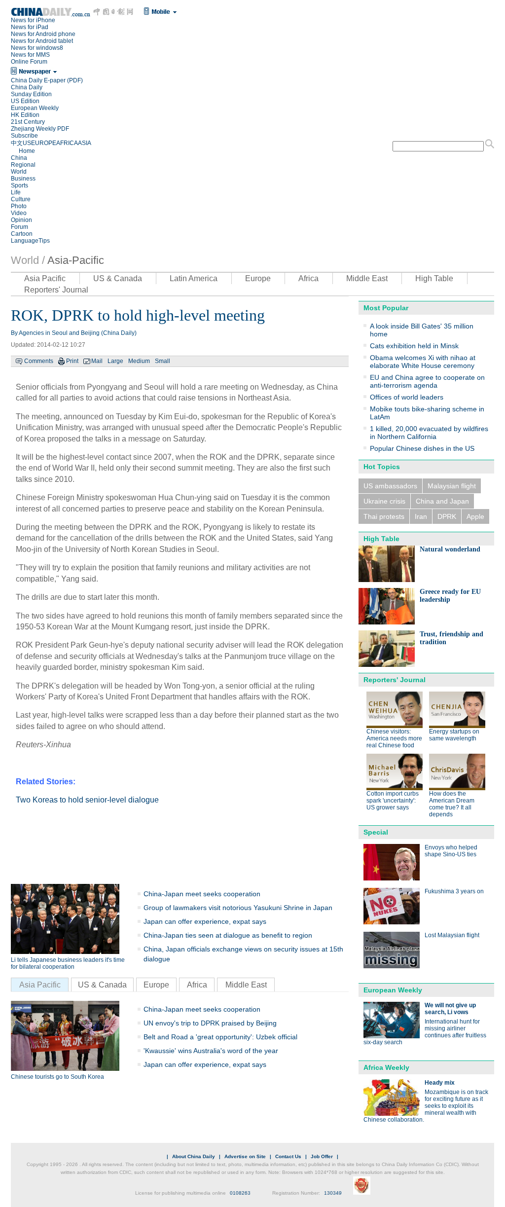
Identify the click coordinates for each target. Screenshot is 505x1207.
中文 (17, 143)
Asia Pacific (45, 278)
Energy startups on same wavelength (454, 735)
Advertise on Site (245, 1156)
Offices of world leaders (406, 397)
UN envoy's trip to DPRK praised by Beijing (210, 1023)
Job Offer (322, 1156)
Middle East (367, 278)
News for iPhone (33, 20)
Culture (21, 199)
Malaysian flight (452, 486)
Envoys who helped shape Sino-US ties (451, 851)
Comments (38, 361)
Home (27, 150)
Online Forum (29, 61)
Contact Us (288, 1156)
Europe (258, 278)
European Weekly (35, 108)
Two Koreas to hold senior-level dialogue (87, 800)
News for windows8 (37, 47)
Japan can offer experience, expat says (205, 921)
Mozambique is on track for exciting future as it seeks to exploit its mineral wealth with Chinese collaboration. (425, 1106)
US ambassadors (390, 486)
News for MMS (30, 54)
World (19, 171)
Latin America (193, 278)
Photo (19, 206)
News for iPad (29, 27)
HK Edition (25, 114)
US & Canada (117, 278)
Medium (139, 361)
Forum (19, 226)
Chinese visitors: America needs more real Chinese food (394, 738)
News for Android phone (43, 34)
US (27, 143)
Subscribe (24, 135)
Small (162, 361)
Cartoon (22, 233)
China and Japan (442, 501)
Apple (475, 516)
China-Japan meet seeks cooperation (202, 894)
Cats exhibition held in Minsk (414, 346)
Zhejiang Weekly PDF (40, 128)
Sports (19, 185)
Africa (308, 278)
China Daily (26, 87)
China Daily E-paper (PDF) (47, 80)
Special (375, 832)
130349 (333, 1193)
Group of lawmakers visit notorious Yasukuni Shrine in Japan (238, 908)
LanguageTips (30, 240)
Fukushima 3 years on (454, 891)
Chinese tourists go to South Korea (57, 1076)
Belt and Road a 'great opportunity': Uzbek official (220, 1037)
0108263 (240, 1193)
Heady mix (440, 1082)
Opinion (21, 220)
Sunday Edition (31, 94)
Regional (23, 164)
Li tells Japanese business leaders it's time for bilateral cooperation (68, 963)
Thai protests (383, 516)
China (19, 157)
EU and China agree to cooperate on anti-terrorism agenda (427, 381)
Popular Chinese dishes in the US (422, 448)
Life (16, 192)
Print (72, 361)
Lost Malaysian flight (452, 935)
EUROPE (43, 143)
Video (19, 213)
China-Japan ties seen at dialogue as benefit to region (228, 935)
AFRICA (67, 143)
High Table (434, 278)
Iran (421, 516)
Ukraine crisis (384, 501)
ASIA (84, 143)
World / (28, 260)
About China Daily (193, 1156)
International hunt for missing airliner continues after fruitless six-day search (424, 1032)
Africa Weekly (386, 1067)
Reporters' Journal (56, 290)
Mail (97, 361)
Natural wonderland (450, 549)
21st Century (28, 121)
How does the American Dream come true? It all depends (451, 804)
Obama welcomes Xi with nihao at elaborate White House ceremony (422, 361)
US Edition (25, 101)
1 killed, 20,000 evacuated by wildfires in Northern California (429, 432)
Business (23, 178)
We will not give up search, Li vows (450, 1009)
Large (115, 361)
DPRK (446, 516)
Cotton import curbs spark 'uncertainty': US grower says (392, 800)
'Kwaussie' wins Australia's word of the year (211, 1051)
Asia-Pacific (75, 260)
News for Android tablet (42, 40)
